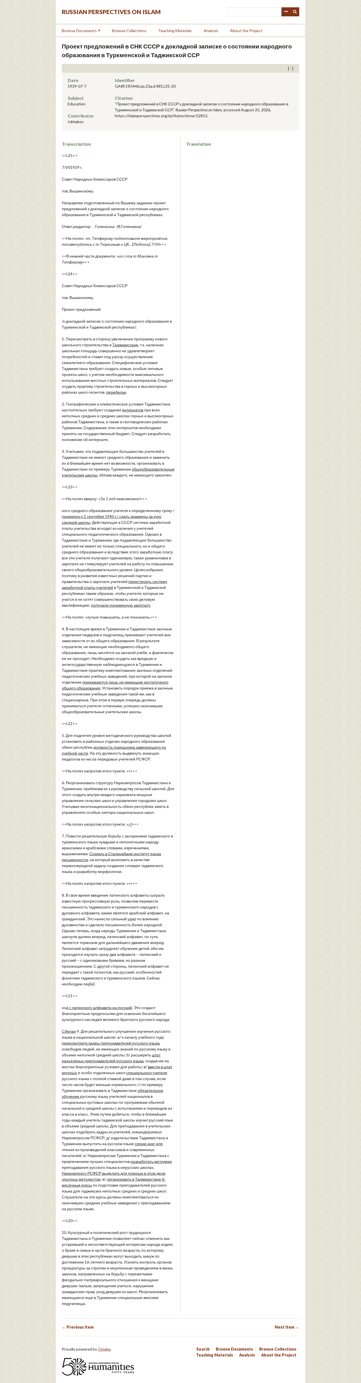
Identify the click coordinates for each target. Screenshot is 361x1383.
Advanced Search (285, 11)
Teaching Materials (175, 30)
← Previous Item (78, 1327)
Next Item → (287, 1327)
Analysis (211, 30)
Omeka (104, 1349)
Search (295, 11)
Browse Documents (79, 30)
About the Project (246, 30)
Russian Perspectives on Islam (111, 11)
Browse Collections (129, 30)
